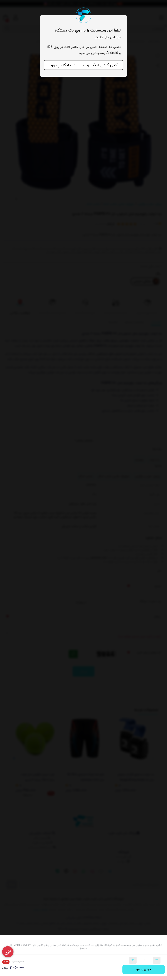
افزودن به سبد (144, 969)
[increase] (133, 960)
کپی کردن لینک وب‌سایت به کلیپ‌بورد (83, 65)
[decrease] (156, 960)
